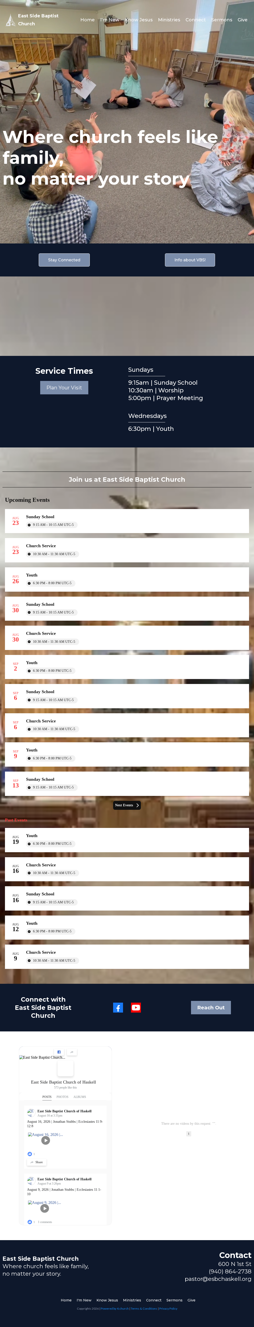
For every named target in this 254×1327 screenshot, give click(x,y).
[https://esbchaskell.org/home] (10, 20)
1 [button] (189, 1133)
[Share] (72, 1052)
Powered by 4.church (115, 1308)
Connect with (43, 999)
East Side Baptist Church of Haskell (63, 1082)
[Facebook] (118, 1008)
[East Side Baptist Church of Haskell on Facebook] (65, 1068)
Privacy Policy (168, 1308)
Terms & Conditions (143, 1308)
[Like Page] (59, 1052)
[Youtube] (136, 1008)
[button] (134, 1124)
